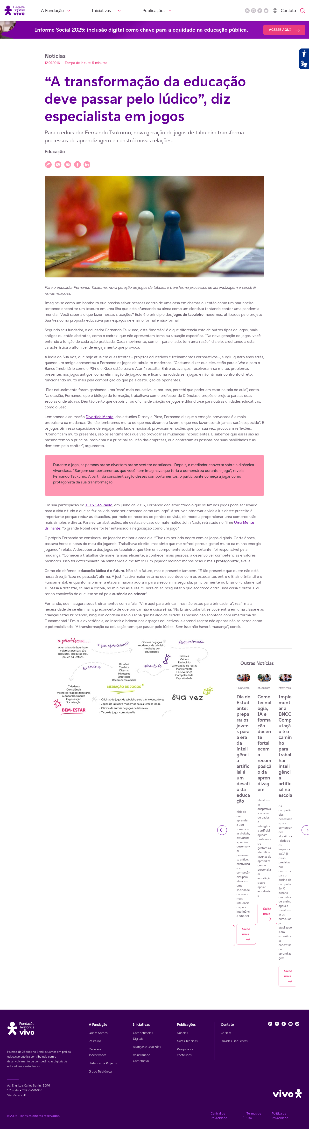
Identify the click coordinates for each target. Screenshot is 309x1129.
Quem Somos (98, 1033)
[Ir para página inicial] (14, 10)
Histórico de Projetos (103, 1063)
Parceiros (95, 1041)
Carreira (226, 1033)
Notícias (182, 1033)
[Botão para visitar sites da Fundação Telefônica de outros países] (275, 10)
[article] (154, 457)
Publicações (153, 10)
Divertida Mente (99, 416)
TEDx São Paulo (98, 505)
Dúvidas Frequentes (234, 1041)
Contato (288, 10)
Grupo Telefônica (100, 1071)
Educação (55, 152)
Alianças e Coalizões (147, 1047)
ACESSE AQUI (280, 30)
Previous (222, 830)
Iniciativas (101, 10)
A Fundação (52, 10)
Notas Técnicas (187, 1041)
